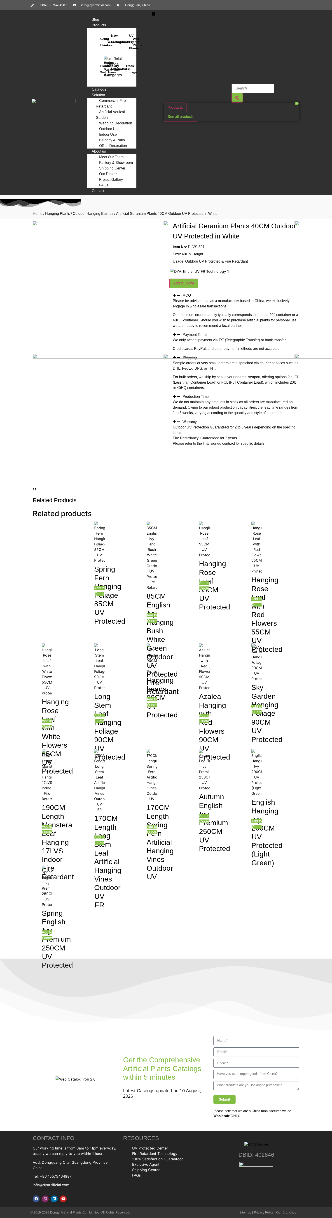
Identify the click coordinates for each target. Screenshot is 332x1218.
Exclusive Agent (145, 1164)
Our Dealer (108, 174)
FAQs (103, 185)
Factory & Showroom (116, 163)
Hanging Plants (57, 213)
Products (99, 25)
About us (99, 151)
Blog (95, 19)
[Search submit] (237, 98)
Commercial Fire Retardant (111, 103)
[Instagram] (45, 1198)
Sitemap (245, 1212)
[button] (153, 14)
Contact (98, 191)
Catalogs (99, 89)
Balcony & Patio (112, 140)
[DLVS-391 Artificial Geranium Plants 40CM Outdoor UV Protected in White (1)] (229, 224)
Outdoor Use (109, 129)
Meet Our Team (111, 157)
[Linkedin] (54, 1198)
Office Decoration (113, 146)
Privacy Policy (264, 1212)
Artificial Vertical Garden (110, 114)
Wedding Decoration (115, 123)
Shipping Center (112, 168)
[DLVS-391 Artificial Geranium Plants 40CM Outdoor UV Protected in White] (98, 224)
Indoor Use (108, 134)
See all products (181, 117)
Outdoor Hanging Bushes (93, 213)
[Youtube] (63, 1198)
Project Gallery (111, 179)
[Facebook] (36, 1198)
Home (37, 213)
